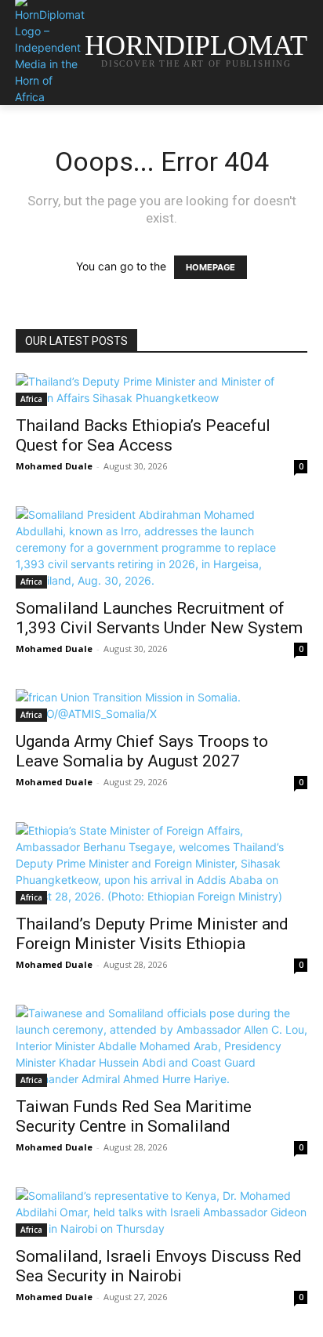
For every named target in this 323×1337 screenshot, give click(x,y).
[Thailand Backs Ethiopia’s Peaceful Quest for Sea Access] (161, 389)
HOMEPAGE (210, 267)
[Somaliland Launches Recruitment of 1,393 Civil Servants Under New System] (161, 547)
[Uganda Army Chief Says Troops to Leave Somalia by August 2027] (161, 705)
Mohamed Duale (54, 466)
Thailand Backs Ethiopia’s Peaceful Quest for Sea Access (143, 435)
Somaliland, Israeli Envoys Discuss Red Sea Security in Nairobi (159, 1266)
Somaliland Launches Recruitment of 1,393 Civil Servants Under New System (159, 618)
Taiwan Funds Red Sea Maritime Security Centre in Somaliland (134, 1116)
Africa (31, 398)
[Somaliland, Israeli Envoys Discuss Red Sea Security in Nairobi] (161, 1212)
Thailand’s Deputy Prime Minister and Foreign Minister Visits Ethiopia (152, 934)
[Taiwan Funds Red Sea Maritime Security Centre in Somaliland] (161, 1046)
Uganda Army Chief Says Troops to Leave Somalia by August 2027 (142, 751)
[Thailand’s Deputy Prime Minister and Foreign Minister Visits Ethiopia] (161, 863)
